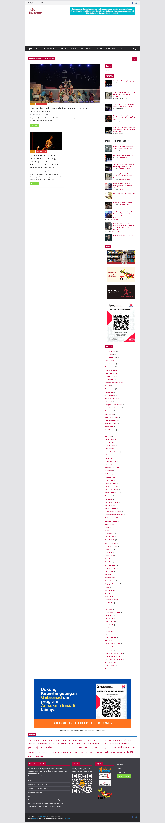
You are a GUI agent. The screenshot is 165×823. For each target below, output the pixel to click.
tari (115, 748)
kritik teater (62, 743)
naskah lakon (84, 743)
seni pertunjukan (88, 747)
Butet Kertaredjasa (111, 568)
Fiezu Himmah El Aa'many (113, 408)
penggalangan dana (106, 743)
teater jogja (64, 752)
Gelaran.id (97, 740)
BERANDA (37, 49)
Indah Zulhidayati (110, 637)
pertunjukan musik (123, 743)
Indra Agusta (109, 609)
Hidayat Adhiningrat (125, 168)
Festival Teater (89, 740)
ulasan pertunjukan (106, 751)
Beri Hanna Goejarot (111, 420)
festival (65, 740)
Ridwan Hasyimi (110, 389)
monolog (77, 743)
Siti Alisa (107, 530)
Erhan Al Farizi (109, 458)
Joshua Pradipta (110, 622)
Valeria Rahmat (109, 524)
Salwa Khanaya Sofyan (112, 467)
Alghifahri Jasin (109, 590)
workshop (39, 756)
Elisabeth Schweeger (111, 600)
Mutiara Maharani (110, 477)
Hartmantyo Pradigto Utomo (114, 653)
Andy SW (108, 386)
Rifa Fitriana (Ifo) (110, 455)
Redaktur (122, 150)
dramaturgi (44, 740)
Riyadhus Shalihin (110, 483)
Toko (121, 49)
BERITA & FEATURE (49, 49)
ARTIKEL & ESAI (76, 49)
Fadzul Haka (109, 571)
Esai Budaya (51, 740)
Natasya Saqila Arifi (111, 486)
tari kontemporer (126, 747)
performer (115, 743)
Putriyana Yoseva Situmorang (114, 515)
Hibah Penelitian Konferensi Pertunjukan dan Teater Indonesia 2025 (123, 186)
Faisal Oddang (109, 603)
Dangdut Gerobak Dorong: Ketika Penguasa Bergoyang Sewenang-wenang (60, 109)
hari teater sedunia (107, 740)
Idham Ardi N (109, 647)
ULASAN (63, 49)
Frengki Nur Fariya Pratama (113, 405)
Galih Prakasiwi (109, 449)
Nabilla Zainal (109, 480)
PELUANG (89, 49)
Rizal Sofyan (109, 392)
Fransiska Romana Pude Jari (113, 659)
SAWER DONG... (124, 776)
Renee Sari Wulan (110, 364)
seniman (74, 748)
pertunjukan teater (40, 747)
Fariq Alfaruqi (109, 640)
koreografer (122, 740)
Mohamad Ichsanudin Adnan (114, 383)
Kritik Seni (38, 743)
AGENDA (100, 49)
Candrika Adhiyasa (110, 543)
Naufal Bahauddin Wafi (112, 493)
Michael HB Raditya (111, 373)
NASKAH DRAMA (111, 49)
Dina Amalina (123, 157)
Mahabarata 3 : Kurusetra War (122, 202)
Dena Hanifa (109, 552)
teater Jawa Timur (55, 752)
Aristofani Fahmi (110, 578)
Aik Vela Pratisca (110, 596)
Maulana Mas (109, 411)
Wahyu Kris (108, 436)
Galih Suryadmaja (110, 445)
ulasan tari (121, 752)
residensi (56, 748)
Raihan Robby (109, 361)
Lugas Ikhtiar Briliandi (46, 114)
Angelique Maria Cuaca (112, 584)
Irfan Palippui (109, 631)
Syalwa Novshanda (111, 461)
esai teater (59, 740)
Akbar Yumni (109, 593)
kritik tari (55, 743)
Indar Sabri (108, 401)
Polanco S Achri (116, 231)
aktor (29, 740)
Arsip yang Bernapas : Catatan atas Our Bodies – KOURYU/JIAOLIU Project (124, 176)
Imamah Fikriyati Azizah (112, 644)
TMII (95, 752)
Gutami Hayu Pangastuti (112, 656)
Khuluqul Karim (109, 537)
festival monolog (72, 740)
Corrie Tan (108, 562)
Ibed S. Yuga (109, 650)
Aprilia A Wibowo (110, 581)
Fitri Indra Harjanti (110, 662)
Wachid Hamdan (110, 505)
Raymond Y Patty (110, 527)
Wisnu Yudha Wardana (112, 417)
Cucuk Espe (108, 559)
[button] (56, 48)
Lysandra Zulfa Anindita (112, 612)
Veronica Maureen (110, 508)
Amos (107, 587)
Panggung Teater (41, 104)
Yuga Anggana (109, 414)
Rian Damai (108, 499)
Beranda (120, 764)
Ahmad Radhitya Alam (112, 398)
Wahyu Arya (108, 464)
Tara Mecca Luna (110, 430)
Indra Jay (107, 634)
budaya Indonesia (36, 740)
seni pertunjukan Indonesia (106, 748)
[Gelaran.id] (30, 48)
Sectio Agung (109, 474)
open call (91, 743)
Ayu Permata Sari (124, 237)
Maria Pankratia (110, 540)
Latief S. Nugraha (110, 618)
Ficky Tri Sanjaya (124, 204)
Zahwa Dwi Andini (110, 669)
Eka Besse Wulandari (111, 546)
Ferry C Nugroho (116, 219)
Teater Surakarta (89, 752)
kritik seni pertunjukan (47, 743)
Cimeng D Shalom (110, 565)
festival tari (81, 740)
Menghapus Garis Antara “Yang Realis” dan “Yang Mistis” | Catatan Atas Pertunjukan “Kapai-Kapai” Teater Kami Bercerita (44, 161)
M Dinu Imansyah (110, 357)
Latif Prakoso (109, 615)
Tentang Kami (121, 772)
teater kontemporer (76, 752)
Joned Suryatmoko (111, 439)
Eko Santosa (109, 442)
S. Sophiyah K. (109, 533)
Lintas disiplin (70, 743)
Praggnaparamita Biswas (113, 511)
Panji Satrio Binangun (111, 502)
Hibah (114, 740)
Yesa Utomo (109, 471)
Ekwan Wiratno (109, 367)
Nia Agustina (123, 195)
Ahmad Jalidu (109, 427)
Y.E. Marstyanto (110, 395)
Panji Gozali (108, 496)
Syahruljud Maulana (111, 423)
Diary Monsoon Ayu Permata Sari (123, 235)
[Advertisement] (82, 31)
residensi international (65, 748)
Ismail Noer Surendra (111, 628)
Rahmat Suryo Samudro (112, 452)
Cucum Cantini (109, 556)
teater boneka (32, 752)
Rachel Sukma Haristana (112, 518)
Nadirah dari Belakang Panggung (123, 155)
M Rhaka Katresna (110, 606)
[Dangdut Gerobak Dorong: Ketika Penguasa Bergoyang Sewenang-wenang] (65, 83)
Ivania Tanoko (109, 625)
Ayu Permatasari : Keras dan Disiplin (124, 193)
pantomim (98, 743)
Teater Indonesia (43, 752)
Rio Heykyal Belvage (111, 489)
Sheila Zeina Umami (111, 521)
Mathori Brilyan (110, 379)
